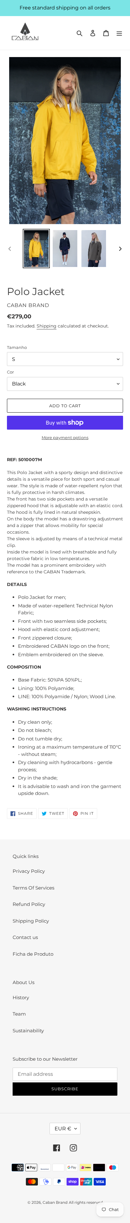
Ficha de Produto (33, 954)
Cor (10, 371)
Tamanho (17, 347)
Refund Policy (29, 904)
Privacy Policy (29, 871)
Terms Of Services (33, 888)
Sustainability (28, 1031)
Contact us (25, 937)
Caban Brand (55, 1202)
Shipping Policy (31, 921)
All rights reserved (86, 1202)
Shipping (46, 326)
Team (19, 1014)
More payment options (65, 437)
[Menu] (119, 33)
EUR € (63, 1129)
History (21, 997)
